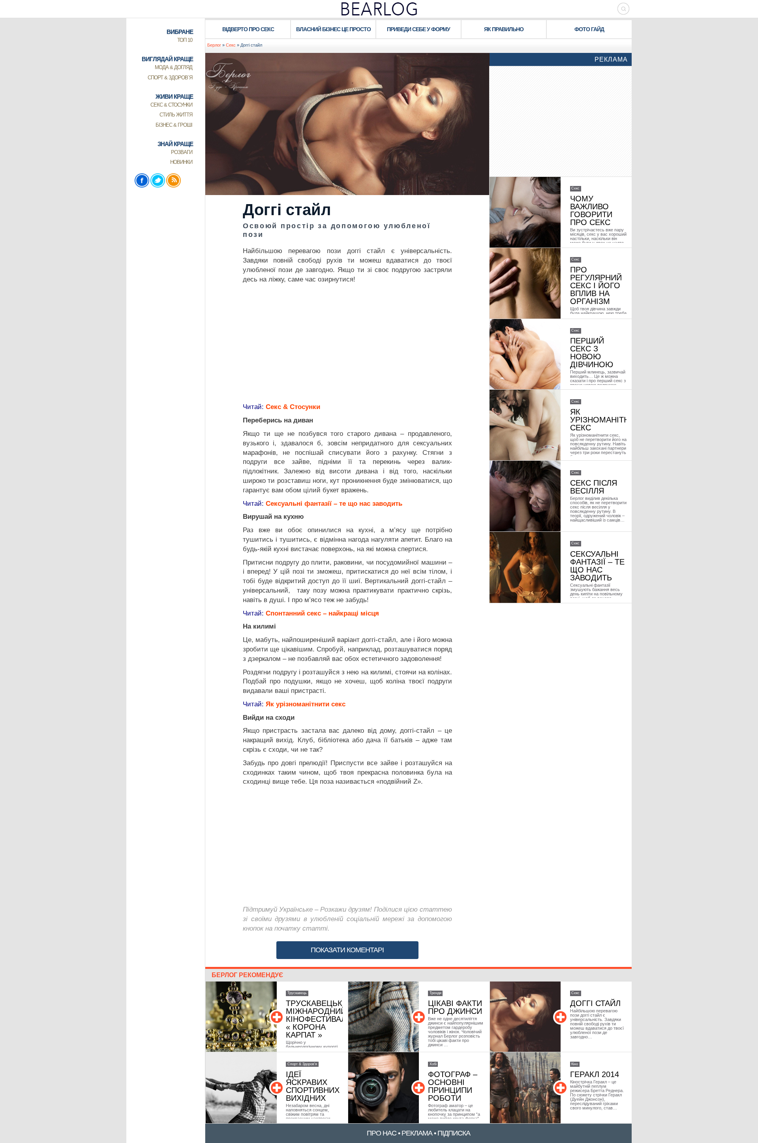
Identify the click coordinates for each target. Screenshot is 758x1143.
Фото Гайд (589, 29)
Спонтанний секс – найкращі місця (322, 613)
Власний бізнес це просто (333, 29)
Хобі (433, 1064)
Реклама (611, 59)
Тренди (435, 993)
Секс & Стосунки (293, 407)
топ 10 (184, 40)
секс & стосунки (171, 105)
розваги (181, 152)
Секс (231, 45)
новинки (181, 162)
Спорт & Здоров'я (302, 1064)
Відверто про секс (248, 29)
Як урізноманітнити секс (305, 704)
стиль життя (175, 115)
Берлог (214, 45)
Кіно (574, 1064)
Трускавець (297, 993)
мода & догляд (173, 67)
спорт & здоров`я (170, 78)
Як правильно (503, 29)
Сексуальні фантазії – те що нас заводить (333, 503)
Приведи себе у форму (418, 29)
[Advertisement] (347, 343)
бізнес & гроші (174, 125)
